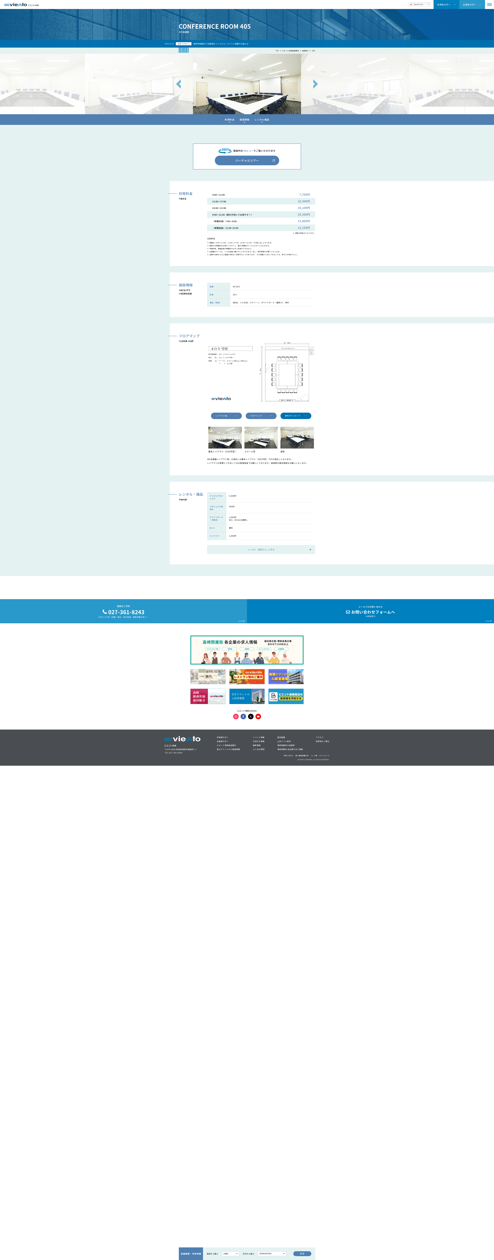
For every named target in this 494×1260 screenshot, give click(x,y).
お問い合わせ (288, 755)
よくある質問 (258, 749)
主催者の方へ (469, 4)
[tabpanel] (247, 84)
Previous (178, 83)
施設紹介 (305, 51)
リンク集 (314, 755)
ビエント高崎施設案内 (290, 51)
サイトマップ (324, 755)
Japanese (418, 4)
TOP (277, 51)
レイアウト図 (221, 415)
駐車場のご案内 (322, 741)
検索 (302, 1254)
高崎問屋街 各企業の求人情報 (290, 749)
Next (315, 83)
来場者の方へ (443, 4)
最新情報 (257, 745)
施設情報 (244, 119)
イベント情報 (258, 737)
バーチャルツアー (247, 160)
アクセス (319, 737)
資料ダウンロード (292, 415)
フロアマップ (256, 415)
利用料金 (230, 119)
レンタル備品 (262, 119)
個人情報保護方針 (302, 755)
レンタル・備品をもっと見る (261, 549)
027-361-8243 (175, 752)
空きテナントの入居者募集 (228, 749)
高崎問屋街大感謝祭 (286, 745)
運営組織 (281, 737)
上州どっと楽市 (284, 741)
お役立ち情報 (258, 741)
